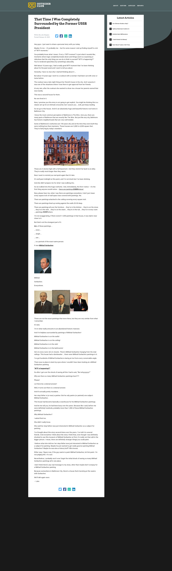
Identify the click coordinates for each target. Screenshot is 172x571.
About (115, 5)
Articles (131, 5)
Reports (140, 5)
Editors (123, 5)
